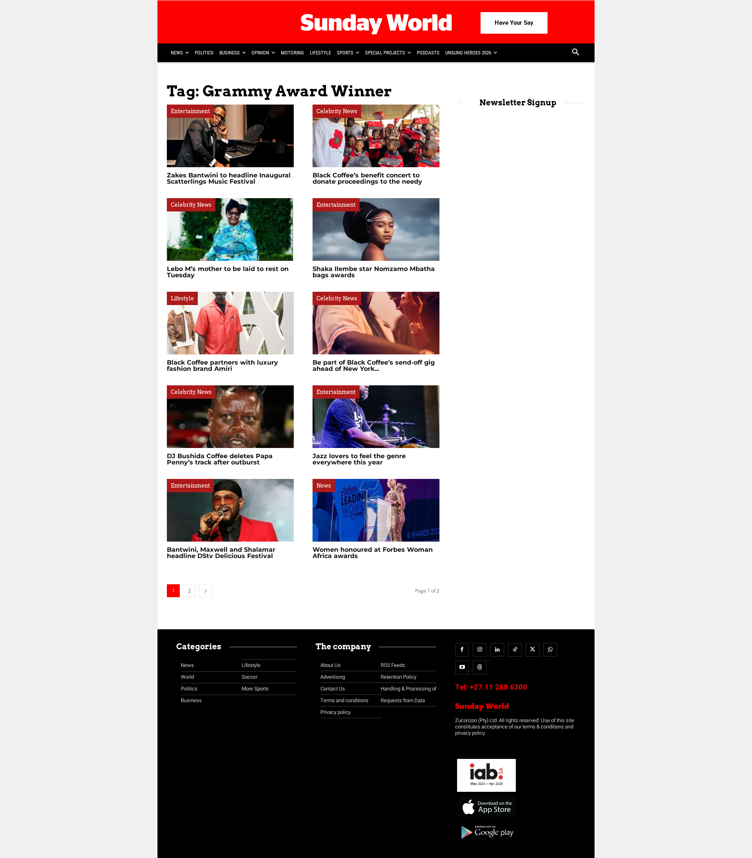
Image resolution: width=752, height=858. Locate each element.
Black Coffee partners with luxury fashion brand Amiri (222, 365)
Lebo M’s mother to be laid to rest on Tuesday (228, 272)
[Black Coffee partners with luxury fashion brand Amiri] (230, 323)
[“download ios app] (486, 817)
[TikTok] (515, 650)
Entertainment (190, 111)
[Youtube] (462, 667)
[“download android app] (486, 841)
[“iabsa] (486, 792)
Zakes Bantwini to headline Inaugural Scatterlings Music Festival (229, 178)
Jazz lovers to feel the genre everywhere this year (359, 459)
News (323, 485)
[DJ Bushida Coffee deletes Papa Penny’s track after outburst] (230, 416)
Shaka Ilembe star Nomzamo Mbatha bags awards (374, 272)
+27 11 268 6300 (498, 687)
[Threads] (479, 667)
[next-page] (205, 590)
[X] (532, 650)
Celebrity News (336, 111)
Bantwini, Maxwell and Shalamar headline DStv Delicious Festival (221, 553)
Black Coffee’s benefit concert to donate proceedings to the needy (367, 178)
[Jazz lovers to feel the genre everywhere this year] (376, 416)
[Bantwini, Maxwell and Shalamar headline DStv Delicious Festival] (230, 510)
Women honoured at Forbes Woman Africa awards (373, 553)
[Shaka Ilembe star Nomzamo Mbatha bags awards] (376, 229)
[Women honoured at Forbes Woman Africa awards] (376, 510)
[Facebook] (462, 650)
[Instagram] (479, 650)
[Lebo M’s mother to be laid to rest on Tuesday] (230, 229)
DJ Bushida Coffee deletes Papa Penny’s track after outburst (220, 459)
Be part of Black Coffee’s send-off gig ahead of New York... (374, 365)
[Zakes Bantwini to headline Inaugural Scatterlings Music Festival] (230, 136)
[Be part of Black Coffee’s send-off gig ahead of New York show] (376, 323)
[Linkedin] (497, 650)
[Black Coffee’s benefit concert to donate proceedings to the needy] (376, 136)
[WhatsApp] (550, 650)
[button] (575, 52)
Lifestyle (182, 298)
